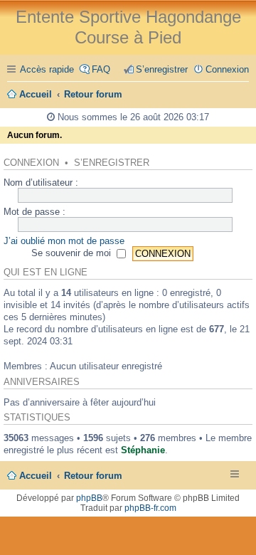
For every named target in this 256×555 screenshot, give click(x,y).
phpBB (89, 498)
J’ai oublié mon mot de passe (64, 241)
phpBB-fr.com (150, 508)
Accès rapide (47, 69)
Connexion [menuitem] (227, 69)
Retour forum (93, 475)
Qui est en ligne (45, 273)
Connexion (31, 163)
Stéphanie (143, 450)
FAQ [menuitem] (101, 69)
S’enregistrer (111, 163)
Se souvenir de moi (72, 253)
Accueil (35, 475)
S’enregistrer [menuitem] (162, 69)
